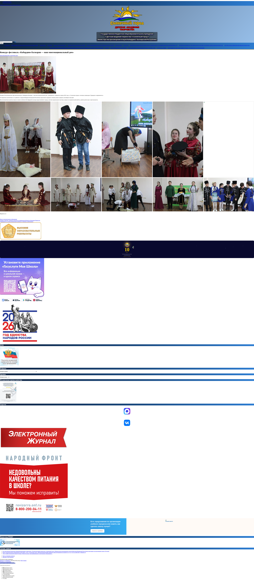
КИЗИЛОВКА (118, 45)
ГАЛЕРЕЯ (49, 45)
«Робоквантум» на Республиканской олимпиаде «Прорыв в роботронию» (16, 221)
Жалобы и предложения (8, 557)
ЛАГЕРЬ (107, 48)
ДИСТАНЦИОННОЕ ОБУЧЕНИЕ (119, 48)
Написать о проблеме (97, 530)
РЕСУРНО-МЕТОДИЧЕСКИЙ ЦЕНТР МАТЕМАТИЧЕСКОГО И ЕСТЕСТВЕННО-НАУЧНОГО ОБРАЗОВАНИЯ (76, 48)
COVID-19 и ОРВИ (161, 48)
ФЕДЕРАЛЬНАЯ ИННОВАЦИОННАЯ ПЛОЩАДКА (237, 45)
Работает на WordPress (5, 560)
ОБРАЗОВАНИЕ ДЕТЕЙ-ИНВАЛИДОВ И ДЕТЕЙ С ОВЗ (141, 48)
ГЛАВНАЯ (7, 45)
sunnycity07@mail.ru (7, 2)
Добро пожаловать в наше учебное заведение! (10, 5)
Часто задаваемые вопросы (9, 555)
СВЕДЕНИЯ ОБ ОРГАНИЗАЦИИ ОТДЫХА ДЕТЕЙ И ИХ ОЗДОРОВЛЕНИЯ (186, 48)
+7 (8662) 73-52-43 (7, 1)
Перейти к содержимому (5, 561)
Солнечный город (14, 55)
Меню (2, 43)
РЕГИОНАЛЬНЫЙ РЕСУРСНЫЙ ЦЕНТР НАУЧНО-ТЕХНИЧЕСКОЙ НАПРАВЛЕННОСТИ (201, 45)
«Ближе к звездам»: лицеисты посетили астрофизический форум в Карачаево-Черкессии (20, 220)
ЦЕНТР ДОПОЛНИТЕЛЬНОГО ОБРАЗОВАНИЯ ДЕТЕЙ (100, 45)
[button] (7, 563)
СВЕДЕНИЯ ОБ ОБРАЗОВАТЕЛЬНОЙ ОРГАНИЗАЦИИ (24, 45)
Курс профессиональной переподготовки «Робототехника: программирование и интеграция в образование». (28, 553)
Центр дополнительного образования (8, 219)
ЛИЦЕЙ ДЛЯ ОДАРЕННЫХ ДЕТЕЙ (76, 45)
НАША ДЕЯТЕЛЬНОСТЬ (60, 45)
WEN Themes (23, 560)
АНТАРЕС (126, 45)
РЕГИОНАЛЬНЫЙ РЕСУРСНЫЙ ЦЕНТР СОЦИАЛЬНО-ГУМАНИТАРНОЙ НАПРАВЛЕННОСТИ (153, 45)
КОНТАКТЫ (43, 45)
